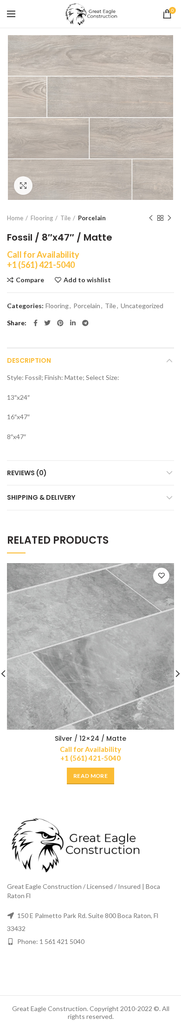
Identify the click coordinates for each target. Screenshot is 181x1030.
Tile (65, 218)
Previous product (150, 218)
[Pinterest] (60, 323)
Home (15, 218)
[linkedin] (73, 323)
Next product (169, 218)
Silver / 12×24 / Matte (90, 738)
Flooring (42, 218)
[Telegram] (85, 323)
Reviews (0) (27, 473)
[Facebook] (35, 323)
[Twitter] (47, 323)
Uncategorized (142, 306)
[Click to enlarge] (23, 185)
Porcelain (92, 218)
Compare (30, 280)
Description (29, 360)
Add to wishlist (87, 280)
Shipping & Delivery (41, 497)
